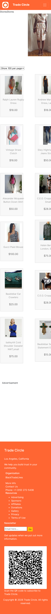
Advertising (17, 497)
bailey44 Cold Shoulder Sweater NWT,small (13, 346)
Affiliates (16, 504)
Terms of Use (18, 517)
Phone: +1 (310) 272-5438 (20, 490)
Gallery (15, 510)
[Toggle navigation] (45, 5)
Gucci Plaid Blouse (13, 247)
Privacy (15, 514)
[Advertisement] (25, 412)
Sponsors (16, 500)
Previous (22, 372)
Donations (16, 507)
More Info (11, 483)
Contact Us (12, 486)
